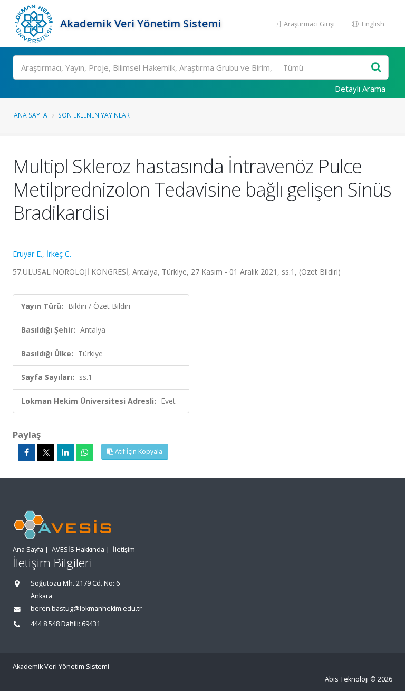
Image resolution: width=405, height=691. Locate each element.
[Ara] (376, 68)
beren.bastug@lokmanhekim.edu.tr (86, 608)
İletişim (124, 549)
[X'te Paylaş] (45, 452)
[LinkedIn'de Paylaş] (65, 452)
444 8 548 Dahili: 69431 (65, 623)
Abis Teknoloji (347, 679)
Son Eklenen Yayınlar (94, 115)
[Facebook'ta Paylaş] (26, 452)
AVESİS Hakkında (78, 549)
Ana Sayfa (30, 115)
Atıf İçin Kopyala (137, 451)
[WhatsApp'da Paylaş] (84, 452)
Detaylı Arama (360, 88)
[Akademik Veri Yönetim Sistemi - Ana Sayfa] (35, 23)
